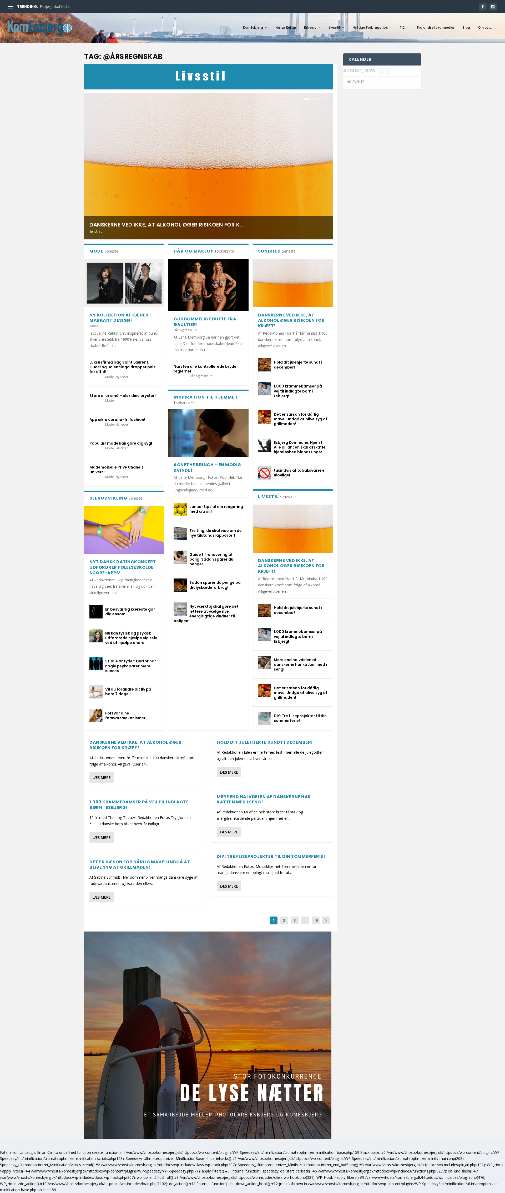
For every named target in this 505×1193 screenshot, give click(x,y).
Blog (466, 28)
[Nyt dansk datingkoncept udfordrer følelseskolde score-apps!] (124, 530)
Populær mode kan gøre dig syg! (120, 443)
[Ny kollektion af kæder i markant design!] (124, 283)
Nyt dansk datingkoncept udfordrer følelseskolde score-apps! (122, 567)
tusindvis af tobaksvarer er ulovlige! (300, 473)
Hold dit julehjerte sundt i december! (298, 365)
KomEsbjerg (253, 28)
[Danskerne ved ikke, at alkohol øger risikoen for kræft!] (293, 283)
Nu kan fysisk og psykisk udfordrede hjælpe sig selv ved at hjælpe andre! (131, 638)
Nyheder (121, 377)
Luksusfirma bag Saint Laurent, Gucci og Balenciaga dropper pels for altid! (122, 367)
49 (316, 920)
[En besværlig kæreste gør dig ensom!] (96, 611)
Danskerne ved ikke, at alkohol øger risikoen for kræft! (291, 320)
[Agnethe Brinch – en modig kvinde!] (208, 433)
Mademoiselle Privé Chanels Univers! (116, 470)
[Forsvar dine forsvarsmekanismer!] (96, 715)
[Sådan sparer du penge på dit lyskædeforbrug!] (180, 585)
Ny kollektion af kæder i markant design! (120, 318)
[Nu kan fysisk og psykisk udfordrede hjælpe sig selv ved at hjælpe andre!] (96, 635)
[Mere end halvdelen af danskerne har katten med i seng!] (264, 662)
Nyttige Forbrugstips (370, 28)
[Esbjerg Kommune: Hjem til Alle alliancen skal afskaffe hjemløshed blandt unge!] (264, 445)
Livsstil (334, 28)
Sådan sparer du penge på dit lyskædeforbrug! (215, 585)
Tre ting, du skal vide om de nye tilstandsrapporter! (215, 533)
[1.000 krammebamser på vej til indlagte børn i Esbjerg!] (264, 388)
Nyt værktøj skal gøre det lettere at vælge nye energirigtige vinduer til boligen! (206, 613)
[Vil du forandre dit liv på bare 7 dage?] (96, 691)
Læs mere (102, 777)
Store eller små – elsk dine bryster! (122, 395)
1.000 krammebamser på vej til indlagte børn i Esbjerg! (298, 391)
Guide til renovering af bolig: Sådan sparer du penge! (211, 559)
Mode (93, 326)
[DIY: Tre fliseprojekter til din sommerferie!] (264, 718)
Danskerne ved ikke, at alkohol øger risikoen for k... (166, 224)
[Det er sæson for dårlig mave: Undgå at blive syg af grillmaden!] (264, 417)
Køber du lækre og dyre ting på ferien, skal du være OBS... (89, 6)
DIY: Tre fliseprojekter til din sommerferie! (300, 718)
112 (402, 28)
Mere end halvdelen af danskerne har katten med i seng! (300, 664)
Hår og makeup (185, 330)
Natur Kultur (285, 28)
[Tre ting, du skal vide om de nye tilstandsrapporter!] (180, 533)
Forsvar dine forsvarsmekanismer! (126, 716)
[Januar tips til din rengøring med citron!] (180, 509)
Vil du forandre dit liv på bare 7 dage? (128, 692)
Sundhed (96, 231)
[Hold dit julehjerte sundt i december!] (264, 364)
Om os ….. (485, 28)
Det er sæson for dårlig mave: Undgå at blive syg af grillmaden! (300, 419)
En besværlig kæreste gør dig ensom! (130, 612)
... (305, 920)
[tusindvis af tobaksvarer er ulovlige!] (264, 473)
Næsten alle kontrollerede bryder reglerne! (206, 369)
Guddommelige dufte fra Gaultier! (205, 322)
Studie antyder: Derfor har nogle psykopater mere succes (130, 665)
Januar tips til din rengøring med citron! (216, 509)
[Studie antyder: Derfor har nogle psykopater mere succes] (96, 663)
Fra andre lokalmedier (435, 28)
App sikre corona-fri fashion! (117, 419)
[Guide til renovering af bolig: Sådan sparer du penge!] (180, 557)
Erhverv (310, 28)
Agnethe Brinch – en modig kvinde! (207, 467)
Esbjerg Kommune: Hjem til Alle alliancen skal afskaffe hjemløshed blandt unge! (300, 447)
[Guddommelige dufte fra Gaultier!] (208, 285)
